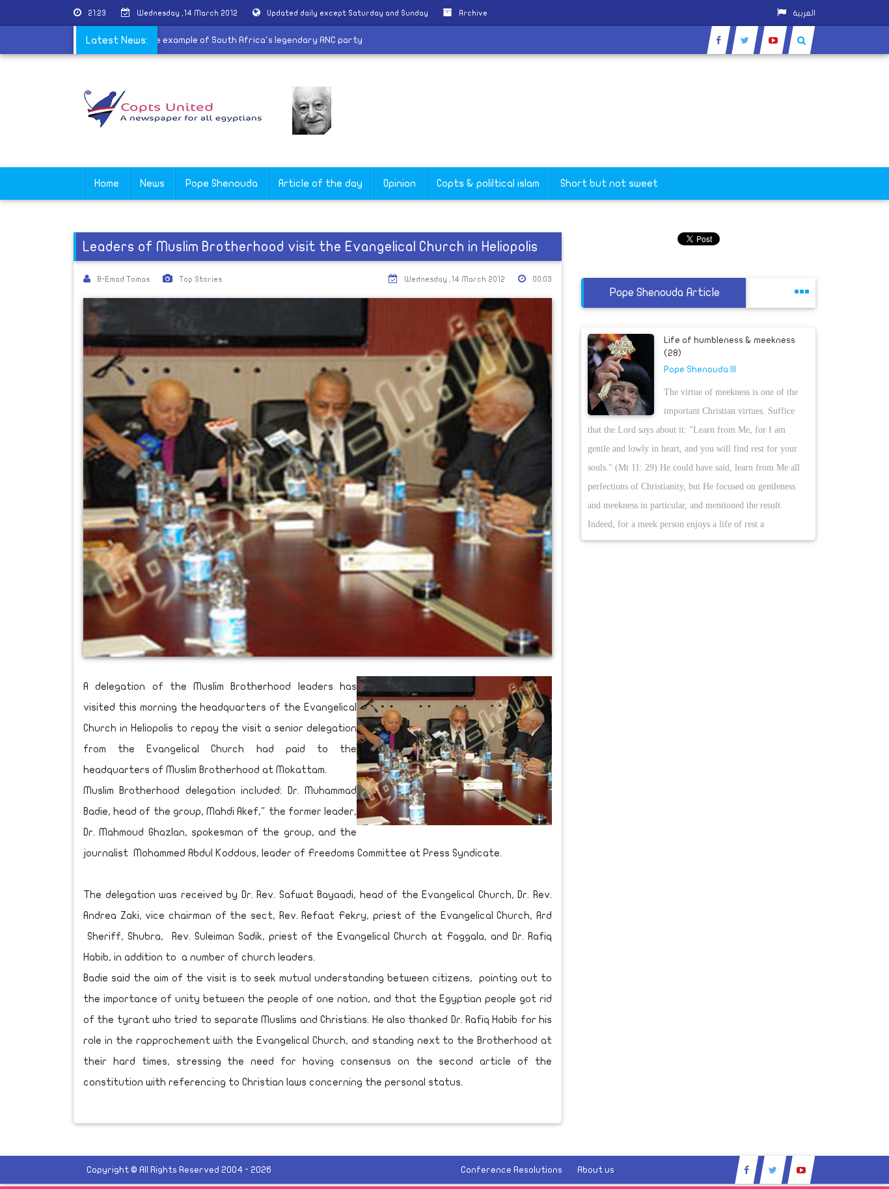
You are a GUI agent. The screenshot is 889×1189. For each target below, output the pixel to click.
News (152, 183)
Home (106, 183)
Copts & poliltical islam (488, 183)
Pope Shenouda (221, 183)
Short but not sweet (609, 183)
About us (595, 1170)
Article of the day (320, 183)
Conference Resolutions (511, 1170)
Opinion (399, 183)
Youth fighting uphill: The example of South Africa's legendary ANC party (222, 40)
